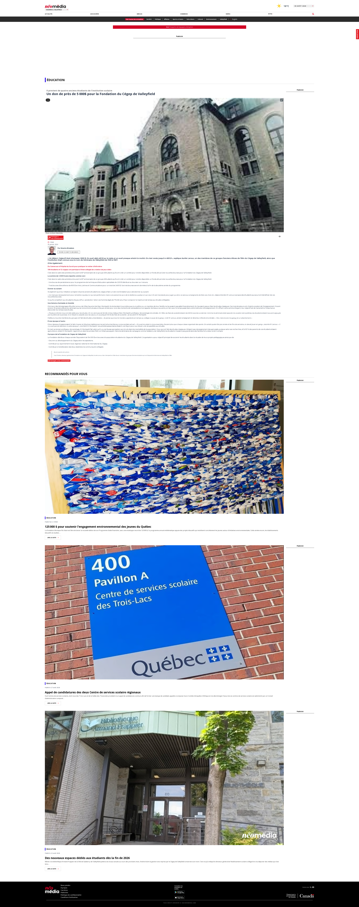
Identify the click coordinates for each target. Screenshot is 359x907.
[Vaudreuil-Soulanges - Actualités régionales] (55, 6)
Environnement (211, 19)
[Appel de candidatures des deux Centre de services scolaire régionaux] (164, 612)
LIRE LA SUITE (51, 537)
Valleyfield (223, 19)
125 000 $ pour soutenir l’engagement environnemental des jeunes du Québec (98, 527)
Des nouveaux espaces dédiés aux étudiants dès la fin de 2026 (87, 858)
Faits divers (190, 19)
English (234, 19)
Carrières (64, 890)
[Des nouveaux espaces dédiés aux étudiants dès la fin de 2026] (164, 778)
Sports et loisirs (178, 19)
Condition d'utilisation (69, 897)
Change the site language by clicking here (179, 27)
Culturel (200, 19)
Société (149, 19)
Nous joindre (65, 885)
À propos (64, 888)
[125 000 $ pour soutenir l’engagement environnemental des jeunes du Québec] (164, 446)
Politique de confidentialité (71, 895)
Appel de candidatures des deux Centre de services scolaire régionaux (93, 692)
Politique (158, 19)
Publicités (64, 892)
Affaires (166, 19)
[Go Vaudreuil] (52, 892)
